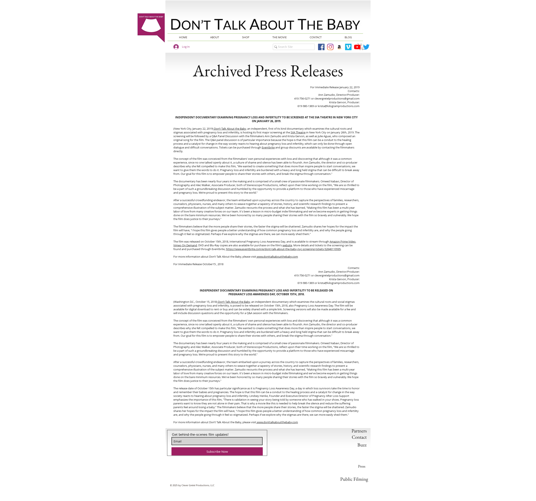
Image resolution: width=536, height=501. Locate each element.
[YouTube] (357, 47)
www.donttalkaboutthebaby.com (277, 256)
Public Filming (354, 479)
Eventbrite (268, 147)
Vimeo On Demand (185, 245)
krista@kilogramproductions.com (338, 106)
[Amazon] (339, 47)
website (287, 245)
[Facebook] (321, 47)
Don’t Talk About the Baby (229, 128)
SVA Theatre (298, 132)
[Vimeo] (348, 47)
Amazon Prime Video (343, 241)
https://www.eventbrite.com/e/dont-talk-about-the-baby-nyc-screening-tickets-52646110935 (283, 249)
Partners (359, 431)
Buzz (362, 445)
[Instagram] (330, 47)
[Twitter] (366, 47)
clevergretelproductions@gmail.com (336, 98)
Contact (359, 437)
